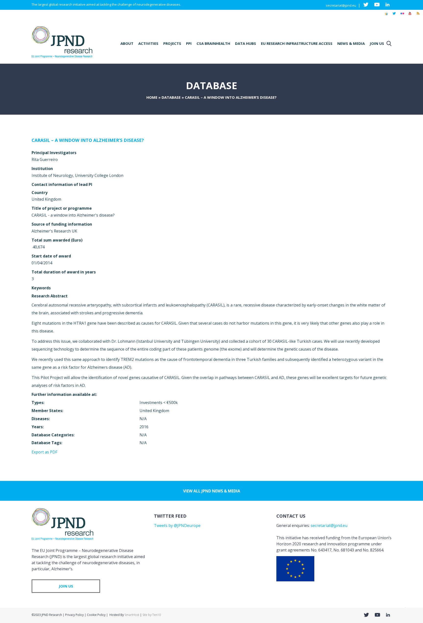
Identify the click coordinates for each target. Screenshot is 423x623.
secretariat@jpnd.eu (341, 5)
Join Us (377, 43)
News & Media (351, 43)
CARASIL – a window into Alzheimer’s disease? (88, 140)
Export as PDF (44, 452)
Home (151, 97)
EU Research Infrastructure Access (296, 43)
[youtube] (410, 15)
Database (171, 97)
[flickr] (402, 15)
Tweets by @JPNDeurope (177, 525)
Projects (172, 43)
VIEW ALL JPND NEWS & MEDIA (211, 491)
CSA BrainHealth (213, 43)
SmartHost (132, 615)
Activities (148, 43)
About (126, 43)
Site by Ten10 (151, 615)
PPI (189, 43)
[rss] (418, 15)
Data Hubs (245, 43)
